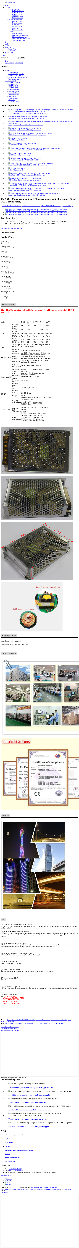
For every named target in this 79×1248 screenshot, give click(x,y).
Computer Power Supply (8, 1189)
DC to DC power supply (16, 170)
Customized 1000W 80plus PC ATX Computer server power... (27, 185)
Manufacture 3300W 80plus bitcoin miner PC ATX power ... (26, 175)
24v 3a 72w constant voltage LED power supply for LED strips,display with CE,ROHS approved (34, 1023)
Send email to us (6, 228)
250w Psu (33, 1189)
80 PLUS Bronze (17, 14)
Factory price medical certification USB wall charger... (25, 190)
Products (7, 7)
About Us (8, 47)
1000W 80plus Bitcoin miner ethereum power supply (24, 180)
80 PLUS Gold (13, 86)
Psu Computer (56, 1189)
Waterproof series (17, 30)
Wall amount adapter (18, 40)
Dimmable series (17, 23)
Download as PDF (17, 228)
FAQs (6, 44)
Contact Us (8, 45)
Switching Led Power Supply (10, 1030)
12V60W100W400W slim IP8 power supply (22, 145)
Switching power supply (15, 19)
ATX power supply (14, 9)
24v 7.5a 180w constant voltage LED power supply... (29, 1126)
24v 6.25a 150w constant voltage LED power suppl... (29, 1095)
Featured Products (36, 1187)
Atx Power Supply (66, 1189)
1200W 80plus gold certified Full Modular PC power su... (26, 118)
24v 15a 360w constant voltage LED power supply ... (29, 1110)
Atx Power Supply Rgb (44, 1189)
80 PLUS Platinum (18, 11)
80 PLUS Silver (17, 12)
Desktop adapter (17, 33)
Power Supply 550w (23, 1189)
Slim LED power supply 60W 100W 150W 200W (23, 160)
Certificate (11, 51)
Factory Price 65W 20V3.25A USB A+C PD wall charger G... (27, 165)
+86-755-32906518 (15, 1169)
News (6, 42)
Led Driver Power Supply (9, 1028)
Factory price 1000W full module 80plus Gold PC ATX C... (26, 150)
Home (6, 5)
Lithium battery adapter (19, 37)
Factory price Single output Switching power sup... (28, 1102)
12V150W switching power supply (19, 155)
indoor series (16, 25)
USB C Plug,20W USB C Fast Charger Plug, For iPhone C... (27, 113)
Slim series (15, 28)
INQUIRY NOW (6, 1175)
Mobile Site (53, 1187)
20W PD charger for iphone (16, 140)
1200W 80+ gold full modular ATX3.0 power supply (24, 130)
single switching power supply (14, 63)
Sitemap (46, 1187)
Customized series (17, 18)
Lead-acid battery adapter (20, 35)
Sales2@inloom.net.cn (16, 1170)
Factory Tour (12, 49)
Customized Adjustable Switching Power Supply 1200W (30, 1087)
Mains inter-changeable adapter (21, 38)
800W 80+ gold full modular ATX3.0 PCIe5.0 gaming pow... (27, 135)
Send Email (4, 1192)
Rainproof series (17, 26)
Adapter (10, 31)
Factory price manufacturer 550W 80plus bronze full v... (25, 125)
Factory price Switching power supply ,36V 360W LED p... (26, 195)
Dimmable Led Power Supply (10, 1027)
